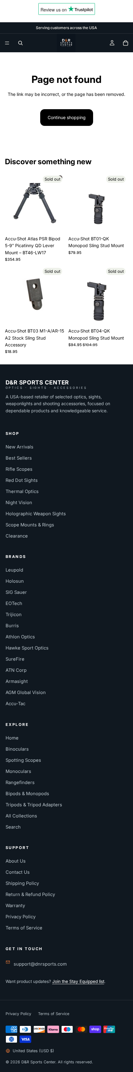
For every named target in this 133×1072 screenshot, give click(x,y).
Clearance (17, 536)
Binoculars (17, 749)
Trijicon (14, 614)
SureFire (15, 659)
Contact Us (18, 872)
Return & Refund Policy (30, 894)
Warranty (15, 905)
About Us (16, 861)
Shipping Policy (22, 883)
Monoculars (18, 771)
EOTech (14, 603)
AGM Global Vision (26, 692)
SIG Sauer (16, 592)
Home (12, 738)
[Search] (20, 43)
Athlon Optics (20, 637)
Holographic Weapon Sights (36, 514)
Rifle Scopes (19, 469)
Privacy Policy (21, 917)
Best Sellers (19, 458)
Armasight (17, 681)
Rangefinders (20, 782)
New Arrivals (19, 447)
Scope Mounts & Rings (30, 525)
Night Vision (19, 502)
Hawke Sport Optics (27, 648)
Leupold (14, 570)
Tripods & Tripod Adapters (34, 805)
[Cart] (125, 43)
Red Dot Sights (22, 480)
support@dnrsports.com (40, 964)
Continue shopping (67, 117)
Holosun (15, 581)
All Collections (21, 816)
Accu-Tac (15, 703)
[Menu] (7, 43)
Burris (12, 625)
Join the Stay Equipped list (78, 981)
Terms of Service (24, 928)
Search (13, 827)
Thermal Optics (22, 491)
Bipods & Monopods (27, 793)
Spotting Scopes (23, 760)
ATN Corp (16, 670)
